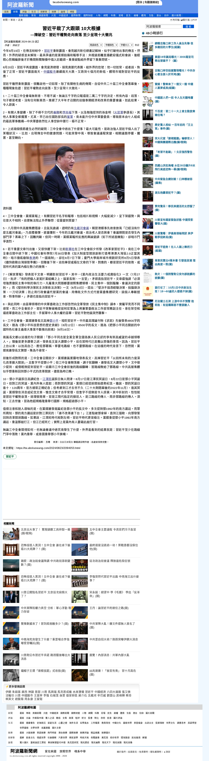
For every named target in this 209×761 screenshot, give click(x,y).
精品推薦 (95, 732)
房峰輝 (120, 695)
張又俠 (126, 691)
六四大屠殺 (114, 691)
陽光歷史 (84, 742)
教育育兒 (106, 723)
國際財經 (88, 15)
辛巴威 (101, 695)
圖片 (176, 15)
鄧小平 (53, 320)
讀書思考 (181, 723)
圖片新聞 (150, 713)
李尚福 (67, 112)
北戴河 (92, 695)
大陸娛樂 (30, 732)
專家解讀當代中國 (56, 742)
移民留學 (73, 737)
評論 (24, 11)
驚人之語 (49, 718)
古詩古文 (149, 723)
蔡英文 (10, 699)
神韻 (31, 691)
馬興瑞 (52, 691)
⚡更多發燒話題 (15, 686)
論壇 (63, 11)
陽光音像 (128, 742)
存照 (103, 718)
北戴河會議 (81, 228)
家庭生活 (52, 723)
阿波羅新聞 (20, 5)
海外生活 (73, 723)
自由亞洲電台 (66, 442)
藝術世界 (127, 723)
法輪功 (10, 695)
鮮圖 (144, 737)
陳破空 (16, 45)
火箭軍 (118, 112)
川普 (44, 691)
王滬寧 (38, 695)
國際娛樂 (73, 732)
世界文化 (170, 723)
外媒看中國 (38, 718)
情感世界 (41, 737)
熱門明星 (52, 732)
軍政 (33, 15)
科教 (113, 15)
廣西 (24, 691)
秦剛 (56, 112)
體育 (143, 15)
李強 (46, 695)
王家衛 (38, 699)
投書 (90, 718)
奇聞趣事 (95, 737)
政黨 (71, 718)
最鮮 (22, 737)
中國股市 (49, 71)
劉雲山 (111, 695)
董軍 (70, 117)
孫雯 (62, 695)
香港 (32, 258)
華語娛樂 (41, 732)
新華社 (70, 249)
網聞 (105, 15)
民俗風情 (136, 737)
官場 (121, 15)
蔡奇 (128, 695)
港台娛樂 (62, 732)
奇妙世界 (114, 737)
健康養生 (30, 723)
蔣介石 (82, 695)
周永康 (28, 699)
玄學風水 (84, 723)
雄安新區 (72, 695)
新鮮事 (43, 11)
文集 (65, 718)
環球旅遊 (125, 737)
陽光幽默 (95, 742)
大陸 (53, 15)
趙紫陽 (19, 699)
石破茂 (54, 695)
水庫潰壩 (78, 691)
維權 (136, 15)
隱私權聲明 (155, 752)
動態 (58, 718)
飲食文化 (30, 737)
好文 (84, 718)
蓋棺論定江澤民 (38, 742)
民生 (128, 15)
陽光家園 (117, 742)
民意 (109, 718)
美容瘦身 (138, 723)
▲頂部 (167, 752)
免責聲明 (143, 752)
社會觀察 (52, 737)
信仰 (166, 15)
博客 (72, 11)
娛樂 (54, 11)
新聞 (15, 11)
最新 (23, 15)
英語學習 (192, 723)
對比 (96, 718)
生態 (151, 15)
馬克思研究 (73, 742)
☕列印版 (175, 20)
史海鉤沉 (41, 723)
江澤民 (46, 379)
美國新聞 (43, 15)
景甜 (37, 691)
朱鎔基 (16, 691)
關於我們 (121, 752)
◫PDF (194, 20)
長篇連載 (45, 728)
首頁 (6, 11)
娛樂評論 (84, 732)
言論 (28, 718)
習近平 (48, 50)
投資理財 (159, 723)
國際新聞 (75, 15)
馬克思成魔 (64, 691)
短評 (77, 718)
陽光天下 (106, 742)
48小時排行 (154, 33)
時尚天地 (84, 737)
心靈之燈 (62, 723)
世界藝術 (24, 728)
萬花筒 (105, 737)
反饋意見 (132, 752)
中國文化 (116, 723)
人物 (98, 15)
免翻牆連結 (151, 2)
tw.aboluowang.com (66, 2)
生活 (33, 11)
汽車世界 (62, 737)
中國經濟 (63, 15)
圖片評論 (117, 718)
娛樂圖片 (106, 732)
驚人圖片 (24, 742)
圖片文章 (56, 728)
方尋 (48, 442)
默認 (137, 45)
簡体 (139, 2)
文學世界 (35, 728)
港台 (158, 15)
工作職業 (95, 723)
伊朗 (8, 691)
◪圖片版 (185, 20)
